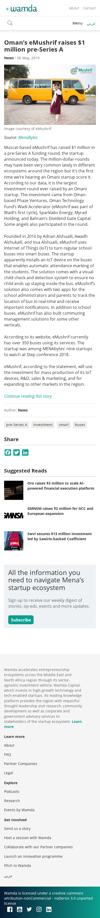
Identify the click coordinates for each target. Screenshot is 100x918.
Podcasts (11, 791)
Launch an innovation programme (33, 856)
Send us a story (17, 828)
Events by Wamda (19, 809)
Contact (89, 8)
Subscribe (21, 620)
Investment (43, 424)
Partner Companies (20, 763)
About (74, 8)
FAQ (7, 754)
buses (80, 424)
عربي (91, 23)
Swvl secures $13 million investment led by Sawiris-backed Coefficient (59, 536)
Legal (8, 772)
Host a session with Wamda (27, 837)
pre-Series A (16, 424)
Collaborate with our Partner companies (38, 846)
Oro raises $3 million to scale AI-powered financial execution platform (60, 486)
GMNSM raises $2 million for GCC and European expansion (60, 511)
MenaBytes (28, 137)
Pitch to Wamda (17, 865)
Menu (78, 23)
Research (12, 800)
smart (64, 424)
